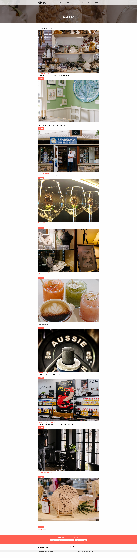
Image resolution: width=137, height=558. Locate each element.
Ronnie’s (40, 322)
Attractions (62, 2)
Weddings (84, 2)
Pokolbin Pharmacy (43, 173)
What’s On (69, 2)
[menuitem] (62, 3)
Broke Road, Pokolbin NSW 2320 (45, 547)
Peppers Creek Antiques (44, 273)
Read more (41, 78)
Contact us (97, 551)
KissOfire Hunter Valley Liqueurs (47, 422)
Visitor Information (76, 2)
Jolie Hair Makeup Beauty (45, 472)
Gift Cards (90, 2)
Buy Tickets (96, 2)
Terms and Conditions (87, 551)
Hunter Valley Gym (43, 372)
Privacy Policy (93, 551)
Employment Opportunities (79, 551)
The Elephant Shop (43, 73)
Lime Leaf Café (42, 123)
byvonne (40, 522)
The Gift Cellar (42, 223)
